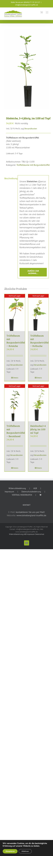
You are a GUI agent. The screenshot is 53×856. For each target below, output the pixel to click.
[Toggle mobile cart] (41, 12)
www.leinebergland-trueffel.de (31, 515)
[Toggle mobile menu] (47, 12)
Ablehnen (25, 851)
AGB (35, 488)
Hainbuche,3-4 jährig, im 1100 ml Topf (38, 429)
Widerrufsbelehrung (17, 488)
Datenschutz (39, 534)
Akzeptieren (10, 851)
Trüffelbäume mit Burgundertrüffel (33, 164)
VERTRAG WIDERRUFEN (22, 495)
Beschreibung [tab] (10, 178)
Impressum (9, 491)
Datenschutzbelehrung (31, 491)
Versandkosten (30, 128)
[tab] (10, 183)
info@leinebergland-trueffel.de (26, 5)
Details (15, 378)
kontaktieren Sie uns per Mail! (30, 512)
